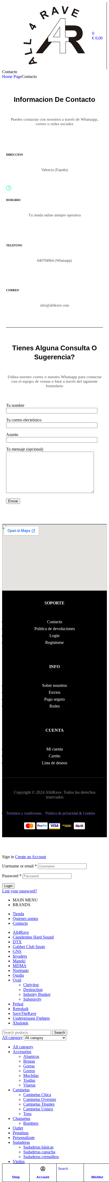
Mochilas (31, 1075)
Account (43, 1177)
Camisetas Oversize (39, 1099)
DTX (17, 942)
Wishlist (97, 1177)
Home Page (12, 76)
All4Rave (21, 932)
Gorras (29, 1066)
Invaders (20, 956)
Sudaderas (21, 1142)
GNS (17, 951)
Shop (16, 1177)
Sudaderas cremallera (41, 1156)
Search (59, 1033)
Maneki (19, 961)
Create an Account (30, 856)
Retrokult (20, 1008)
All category (23, 1047)
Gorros (29, 1070)
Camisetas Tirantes (38, 1104)
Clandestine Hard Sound (33, 937)
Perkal (18, 1004)
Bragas (29, 1061)
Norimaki (21, 970)
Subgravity (32, 999)
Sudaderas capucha (39, 1152)
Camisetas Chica (37, 1094)
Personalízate (24, 1137)
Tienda (18, 913)
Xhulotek (20, 1023)
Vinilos (19, 1161)
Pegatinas (21, 1133)
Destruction (33, 989)
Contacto (20, 923)
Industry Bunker (37, 994)
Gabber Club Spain (29, 946)
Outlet (18, 1128)
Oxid (17, 980)
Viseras (29, 1085)
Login (8, 886)
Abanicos (31, 1056)
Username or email (19, 866)
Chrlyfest (31, 985)
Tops (27, 1113)
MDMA (19, 965)
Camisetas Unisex (38, 1109)
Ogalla (18, 975)
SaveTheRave (24, 1013)
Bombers (30, 1123)
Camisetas (21, 1090)
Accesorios (22, 1051)
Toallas (29, 1080)
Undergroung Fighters (31, 1018)
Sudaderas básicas (38, 1147)
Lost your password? (19, 891)
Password (11, 876)
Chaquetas (21, 1118)
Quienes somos (25, 918)
